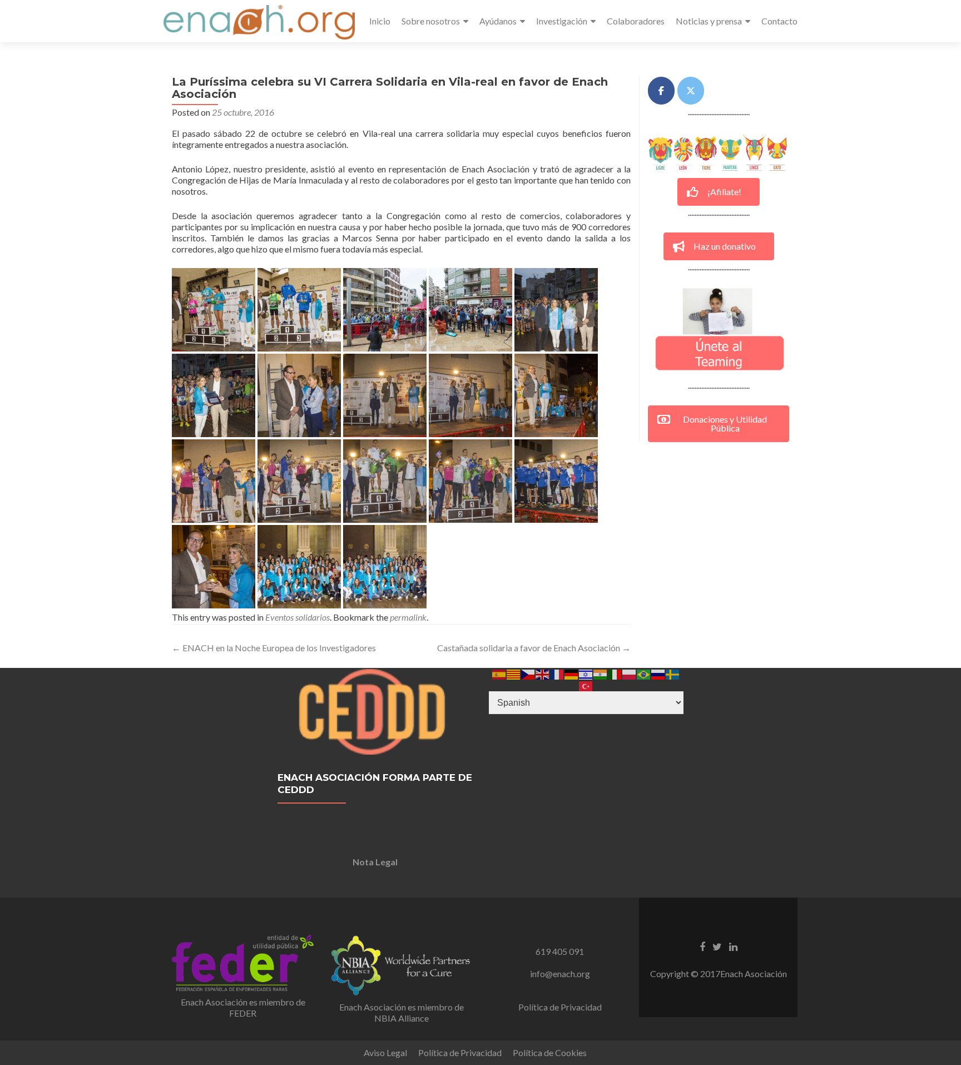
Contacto (779, 21)
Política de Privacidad (560, 1007)
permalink (408, 617)
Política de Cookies (550, 1052)
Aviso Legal (385, 1052)
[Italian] (615, 673)
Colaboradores (636, 21)
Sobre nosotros (431, 21)
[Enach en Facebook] (661, 91)
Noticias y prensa (709, 21)
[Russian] (658, 673)
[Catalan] (514, 673)
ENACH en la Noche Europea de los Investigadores (274, 647)
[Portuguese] (644, 673)
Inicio (379, 21)
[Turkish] (586, 685)
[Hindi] (600, 673)
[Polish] (629, 673)
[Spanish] (499, 673)
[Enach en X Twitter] (690, 91)
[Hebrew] (586, 673)
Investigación (561, 21)
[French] (557, 673)
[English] (543, 673)
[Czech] (528, 673)
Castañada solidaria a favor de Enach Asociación (534, 647)
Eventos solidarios (297, 617)
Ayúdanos (498, 21)
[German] (571, 673)
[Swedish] (673, 673)
